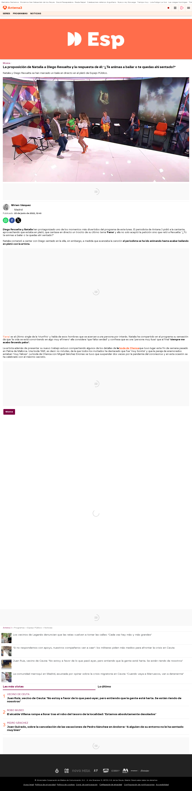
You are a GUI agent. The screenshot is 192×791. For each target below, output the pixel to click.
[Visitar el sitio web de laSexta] (57, 771)
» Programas (18, 628)
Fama (6, 336)
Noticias (35, 13)
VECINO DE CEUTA (18, 694)
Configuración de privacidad (111, 785)
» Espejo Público (34, 628)
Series (6, 13)
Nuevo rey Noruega (127, 2)
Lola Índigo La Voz (158, 2)
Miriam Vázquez (21, 205)
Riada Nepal (80, 2)
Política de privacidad (45, 785)
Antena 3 (7, 628)
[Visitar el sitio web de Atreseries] (96, 771)
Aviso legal (28, 785)
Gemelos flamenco (10, 2)
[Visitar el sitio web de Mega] (86, 771)
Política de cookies (66, 785)
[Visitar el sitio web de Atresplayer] (135, 771)
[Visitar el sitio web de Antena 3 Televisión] (47, 771)
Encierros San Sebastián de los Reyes (37, 2)
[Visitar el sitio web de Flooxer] (145, 771)
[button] (188, 7)
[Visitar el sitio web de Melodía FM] (125, 771)
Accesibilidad (162, 785)
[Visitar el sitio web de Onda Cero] (106, 771)
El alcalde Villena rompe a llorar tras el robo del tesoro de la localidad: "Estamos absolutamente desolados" (81, 714)
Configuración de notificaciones (139, 785)
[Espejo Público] (96, 57)
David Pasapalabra (64, 2)
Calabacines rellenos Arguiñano (101, 2)
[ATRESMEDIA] (96, 762)
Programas (20, 13)
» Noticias (47, 628)
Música (9, 412)
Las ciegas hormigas (177, 2)
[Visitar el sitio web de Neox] (66, 771)
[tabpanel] (96, 712)
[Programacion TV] (175, 7)
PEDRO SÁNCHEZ (17, 723)
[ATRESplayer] (182, 7)
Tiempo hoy (143, 2)
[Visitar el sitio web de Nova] (76, 771)
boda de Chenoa (129, 348)
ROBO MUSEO (15, 710)
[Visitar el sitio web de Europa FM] (115, 771)
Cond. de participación (87, 785)
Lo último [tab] (104, 686)
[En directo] (168, 7)
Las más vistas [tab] (13, 686)
